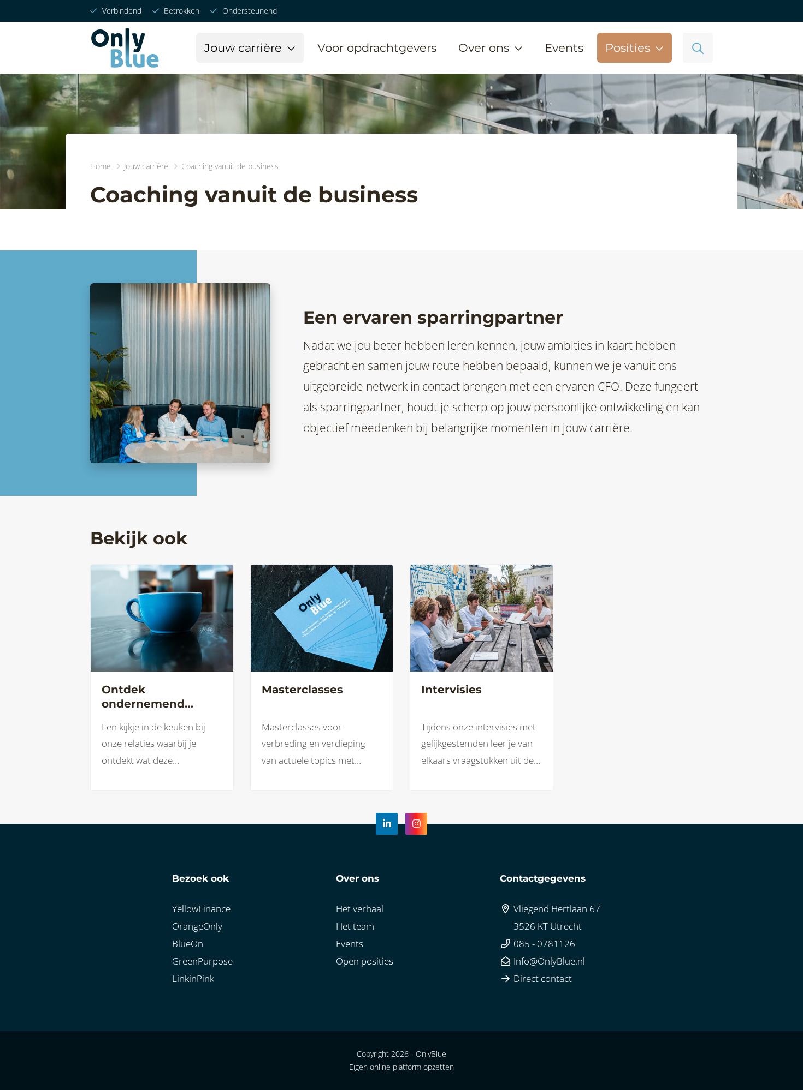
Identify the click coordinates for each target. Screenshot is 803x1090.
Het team (355, 926)
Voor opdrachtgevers (376, 48)
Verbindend (120, 10)
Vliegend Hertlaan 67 (555, 908)
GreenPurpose (202, 961)
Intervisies (451, 689)
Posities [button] (627, 48)
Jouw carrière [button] (243, 48)
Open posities (364, 961)
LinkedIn (387, 824)
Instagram (416, 824)
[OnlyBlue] (125, 47)
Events (564, 48)
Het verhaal (359, 908)
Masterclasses (302, 689)
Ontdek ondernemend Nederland (143, 697)
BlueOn (187, 943)
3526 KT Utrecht (546, 926)
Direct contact (541, 978)
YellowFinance (201, 908)
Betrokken (180, 10)
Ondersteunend (248, 10)
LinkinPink (193, 978)
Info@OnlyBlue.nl (548, 961)
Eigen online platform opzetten (401, 1067)
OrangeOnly (197, 926)
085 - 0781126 (543, 943)
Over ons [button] (483, 48)
